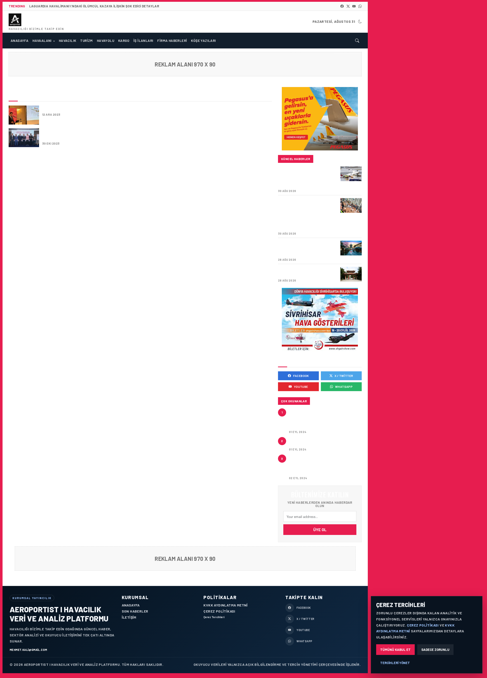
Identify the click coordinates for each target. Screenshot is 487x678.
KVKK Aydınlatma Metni (225, 605)
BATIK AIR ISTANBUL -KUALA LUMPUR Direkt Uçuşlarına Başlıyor (122, 109)
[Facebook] (342, 6)
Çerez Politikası (219, 611)
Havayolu (105, 40)
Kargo (123, 40)
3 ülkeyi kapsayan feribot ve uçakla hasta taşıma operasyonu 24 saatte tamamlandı (322, 419)
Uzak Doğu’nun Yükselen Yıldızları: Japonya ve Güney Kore (306, 249)
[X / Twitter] (348, 6)
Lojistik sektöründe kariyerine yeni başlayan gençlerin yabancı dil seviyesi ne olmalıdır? (323, 465)
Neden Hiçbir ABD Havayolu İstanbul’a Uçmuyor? (319, 442)
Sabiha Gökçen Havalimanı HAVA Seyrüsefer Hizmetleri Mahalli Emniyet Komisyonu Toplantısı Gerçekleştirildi (307, 214)
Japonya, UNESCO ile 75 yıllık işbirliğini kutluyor (307, 272)
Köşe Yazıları (203, 40)
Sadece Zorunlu (435, 650)
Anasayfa (19, 40)
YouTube (301, 386)
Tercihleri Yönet (395, 663)
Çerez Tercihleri (213, 617)
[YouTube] (354, 6)
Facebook (301, 375)
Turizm (86, 40)
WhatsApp (344, 386)
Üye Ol (320, 529)
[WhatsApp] (360, 6)
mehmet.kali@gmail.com (28, 649)
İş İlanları (143, 40)
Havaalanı (42, 40)
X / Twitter (344, 375)
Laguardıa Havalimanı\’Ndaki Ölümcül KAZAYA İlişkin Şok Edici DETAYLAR (304, 177)
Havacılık (67, 40)
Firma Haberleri (172, 40)
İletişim (129, 617)
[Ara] (357, 41)
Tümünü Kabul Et (395, 650)
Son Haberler (135, 611)
